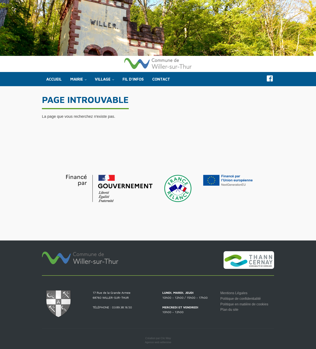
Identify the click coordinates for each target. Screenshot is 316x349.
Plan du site (229, 309)
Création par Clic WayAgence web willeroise (158, 340)
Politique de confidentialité (240, 298)
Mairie (76, 79)
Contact (161, 79)
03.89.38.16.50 (122, 307)
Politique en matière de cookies (244, 304)
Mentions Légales (233, 293)
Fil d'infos (133, 79)
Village (102, 79)
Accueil (54, 79)
